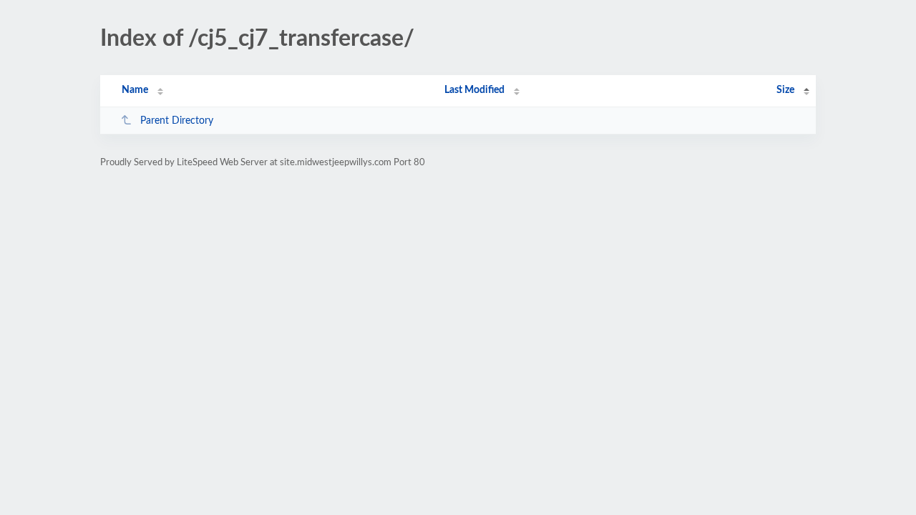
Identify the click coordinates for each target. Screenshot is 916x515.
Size (785, 90)
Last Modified (474, 90)
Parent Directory (176, 121)
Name (135, 90)
